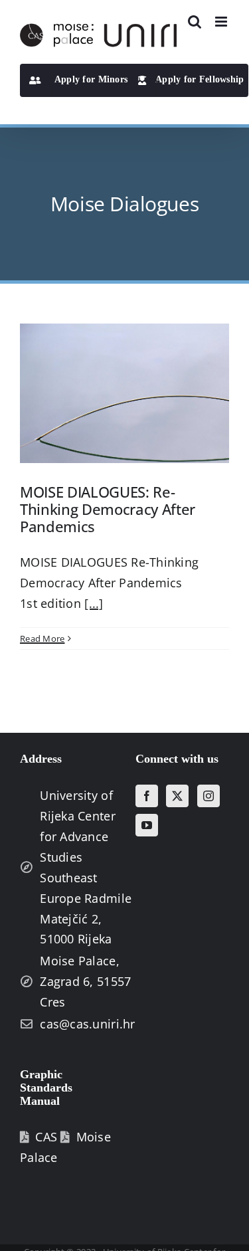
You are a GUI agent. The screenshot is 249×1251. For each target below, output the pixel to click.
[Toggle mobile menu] (222, 22)
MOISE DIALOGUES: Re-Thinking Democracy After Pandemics (107, 509)
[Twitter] (177, 796)
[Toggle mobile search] (194, 22)
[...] (93, 603)
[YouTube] (146, 825)
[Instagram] (208, 796)
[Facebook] (146, 796)
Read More (42, 638)
